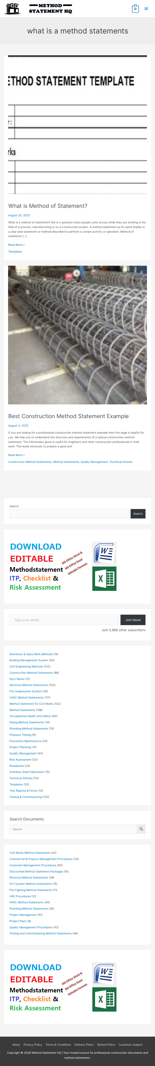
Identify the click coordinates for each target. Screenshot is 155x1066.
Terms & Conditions (58, 1044)
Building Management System (28, 660)
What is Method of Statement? (47, 205)
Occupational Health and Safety (30, 716)
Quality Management (94, 461)
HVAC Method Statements (26, 697)
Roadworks (16, 765)
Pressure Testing (20, 734)
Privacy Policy (33, 1044)
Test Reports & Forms (23, 790)
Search (14, 506)
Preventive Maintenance (25, 741)
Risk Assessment (20, 759)
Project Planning (20, 747)
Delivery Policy (84, 1044)
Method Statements (66, 461)
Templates (15, 251)
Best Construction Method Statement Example (68, 416)
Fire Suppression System (25, 691)
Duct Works (16, 679)
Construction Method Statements (30, 461)
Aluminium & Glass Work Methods (31, 654)
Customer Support (131, 1044)
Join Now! (133, 620)
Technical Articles (120, 461)
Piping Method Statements (26, 722)
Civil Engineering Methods (26, 666)
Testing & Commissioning (25, 796)
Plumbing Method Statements (28, 728)
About (16, 1044)
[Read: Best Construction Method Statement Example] (77, 334)
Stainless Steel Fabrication (26, 771)
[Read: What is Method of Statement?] (77, 124)
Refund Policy (106, 1044)
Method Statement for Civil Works (31, 703)
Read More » (16, 245)
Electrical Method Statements (28, 685)
